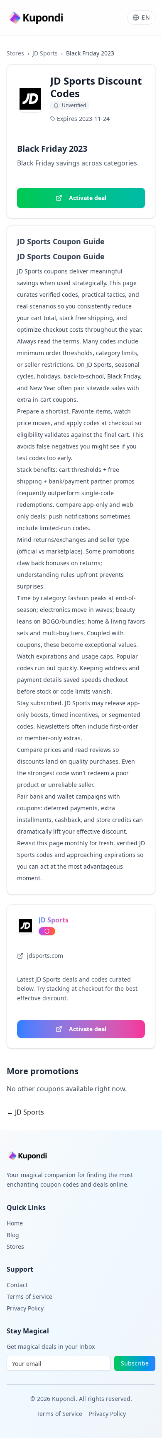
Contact (17, 1285)
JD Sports (45, 53)
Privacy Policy (25, 1308)
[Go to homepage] (37, 17)
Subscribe (135, 1363)
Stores (15, 53)
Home (15, 1223)
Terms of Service (29, 1296)
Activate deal (87, 198)
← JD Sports (25, 1112)
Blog (13, 1235)
